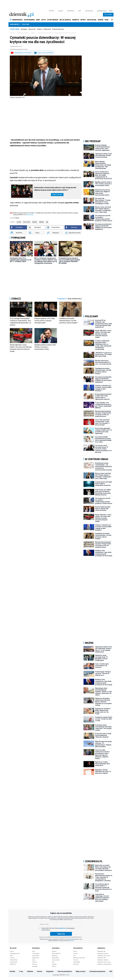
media (41, 222)
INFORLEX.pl (70, 10)
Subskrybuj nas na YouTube (22, 53)
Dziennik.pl (36, 948)
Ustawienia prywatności (97, 971)
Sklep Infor (13, 964)
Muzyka (54, 964)
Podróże (34, 964)
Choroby (75, 960)
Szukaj (109, 14)
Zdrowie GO (32, 29)
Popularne (61, 299)
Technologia (35, 953)
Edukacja (54, 955)
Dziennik (12, 33)
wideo (34, 222)
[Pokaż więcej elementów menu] (112, 19)
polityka (33, 33)
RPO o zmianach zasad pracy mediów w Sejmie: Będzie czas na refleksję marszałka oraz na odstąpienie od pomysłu (45, 260)
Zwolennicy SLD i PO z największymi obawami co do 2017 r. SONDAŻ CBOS (20, 259)
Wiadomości (14, 24)
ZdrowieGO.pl (89, 10)
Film (53, 962)
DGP (79, 10)
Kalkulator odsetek (103, 960)
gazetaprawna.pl (101, 10)
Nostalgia (24, 29)
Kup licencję (29, 214)
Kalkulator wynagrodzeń (104, 964)
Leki (74, 955)
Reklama (30, 971)
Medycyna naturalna (79, 957)
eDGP (11, 955)
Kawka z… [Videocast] (44, 29)
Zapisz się (61, 934)
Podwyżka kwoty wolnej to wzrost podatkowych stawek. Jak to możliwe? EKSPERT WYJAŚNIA (69, 260)
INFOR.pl (51, 10)
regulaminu (62, 928)
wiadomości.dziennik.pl (22, 33)
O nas (21, 971)
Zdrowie (34, 962)
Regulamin (49, 971)
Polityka (25, 24)
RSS (110, 971)
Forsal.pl (12, 957)
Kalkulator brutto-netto (104, 962)
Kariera (39, 971)
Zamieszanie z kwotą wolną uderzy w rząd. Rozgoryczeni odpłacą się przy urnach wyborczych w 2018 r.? (55, 189)
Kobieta (54, 951)
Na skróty (13, 948)
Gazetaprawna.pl (15, 953)
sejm (19, 222)
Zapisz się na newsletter (45, 53)
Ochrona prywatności (65, 971)
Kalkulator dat (101, 951)
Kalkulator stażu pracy (104, 955)
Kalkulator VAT (102, 957)
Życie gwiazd (55, 960)
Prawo (75, 951)
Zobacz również (57, 194)
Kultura (54, 966)
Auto (33, 951)
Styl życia (76, 964)
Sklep (110, 10)
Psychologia (76, 962)
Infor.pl (12, 951)
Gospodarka (35, 955)
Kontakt (12, 971)
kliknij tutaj (71, 940)
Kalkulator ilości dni (103, 953)
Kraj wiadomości (75, 299)
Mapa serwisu (80, 971)
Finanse (75, 953)
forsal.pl (60, 10)
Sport (33, 960)
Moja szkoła (55, 957)
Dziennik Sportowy (58, 29)
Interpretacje (13, 962)
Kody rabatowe (56, 953)
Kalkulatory (101, 948)
